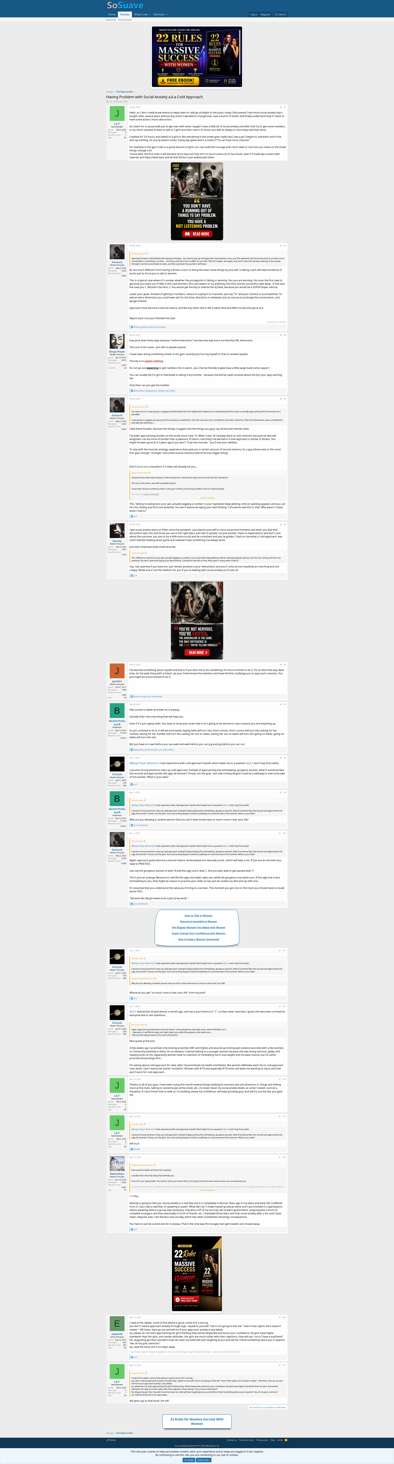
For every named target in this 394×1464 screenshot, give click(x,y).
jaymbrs (117, 681)
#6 (285, 664)
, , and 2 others (154, 749)
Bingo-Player (117, 351)
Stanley (117, 541)
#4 (285, 398)
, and (149, 327)
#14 (284, 1116)
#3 (285, 335)
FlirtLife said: (137, 800)
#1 (285, 107)
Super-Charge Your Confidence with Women (198, 933)
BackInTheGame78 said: (142, 978)
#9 (285, 792)
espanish (117, 1334)
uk (125, 368)
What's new (141, 14)
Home (112, 14)
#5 (285, 524)
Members (159, 14)
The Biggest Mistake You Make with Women (198, 927)
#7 (285, 704)
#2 (285, 245)
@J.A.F (250, 763)
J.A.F (110, 101)
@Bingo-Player (137, 763)
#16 (284, 1317)
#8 (285, 757)
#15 (284, 1157)
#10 (284, 833)
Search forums (125, 19)
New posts (111, 19)
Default (112, 1440)
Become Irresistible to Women (198, 921)
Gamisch (117, 262)
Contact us (232, 1440)
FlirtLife (117, 774)
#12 (284, 1006)
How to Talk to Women (198, 915)
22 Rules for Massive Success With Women (197, 1421)
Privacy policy (262, 1440)
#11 (284, 950)
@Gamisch (153, 763)
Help (272, 1440)
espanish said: (137, 1373)
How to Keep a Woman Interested (198, 939)
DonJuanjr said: (138, 253)
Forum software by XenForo (197, 1446)
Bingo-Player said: (139, 472)
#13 (284, 1079)
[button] (149, 14)
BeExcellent (117, 1174)
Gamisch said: (137, 553)
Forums (125, 14)
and (141, 825)
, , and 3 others (154, 390)
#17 (284, 1365)
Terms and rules (246, 1440)
